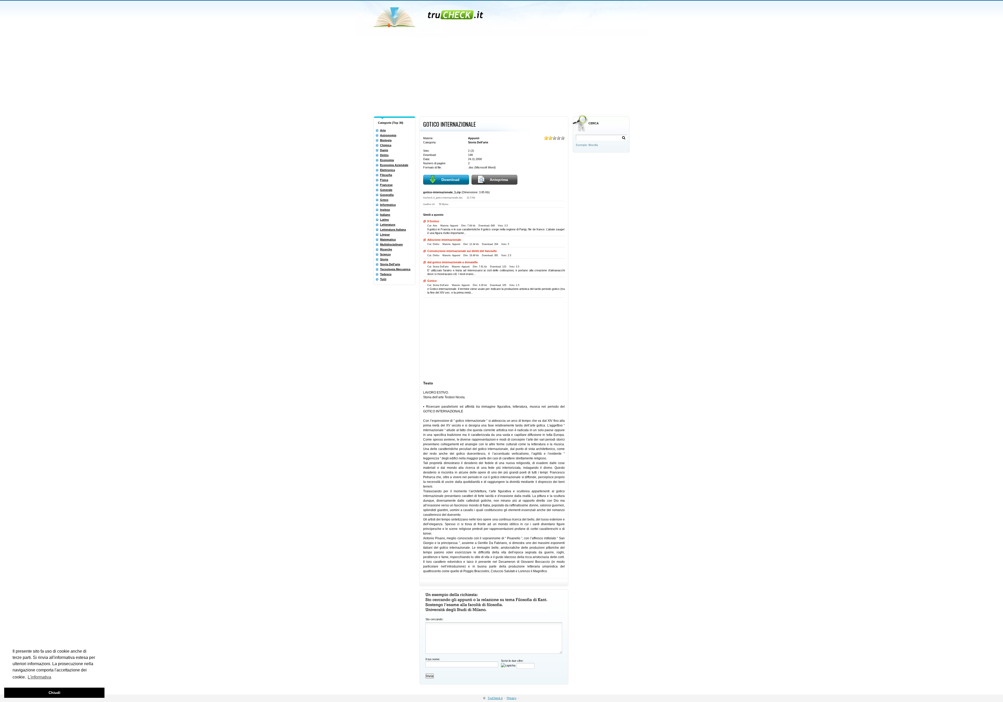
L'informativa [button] (39, 677)
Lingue (385, 234)
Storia (384, 259)
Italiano (385, 214)
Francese (386, 184)
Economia (387, 160)
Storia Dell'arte (390, 264)
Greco (384, 199)
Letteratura (387, 224)
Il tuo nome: (432, 659)
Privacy (511, 698)
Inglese (385, 209)
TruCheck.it (495, 698)
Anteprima (499, 180)
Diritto (384, 155)
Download (450, 180)
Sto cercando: (434, 619)
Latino (384, 219)
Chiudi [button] (54, 693)
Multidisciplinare (391, 244)
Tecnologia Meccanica (395, 269)
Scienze (385, 254)
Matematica (388, 239)
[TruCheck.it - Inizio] (429, 16)
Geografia (387, 194)
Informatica (388, 204)
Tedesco (386, 274)
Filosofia (386, 175)
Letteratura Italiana (393, 229)
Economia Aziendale (394, 165)
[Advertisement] (501, 75)
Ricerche (386, 249)
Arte (383, 130)
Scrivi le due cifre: (512, 660)
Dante (384, 150)
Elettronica (387, 170)
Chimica (385, 145)
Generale (386, 189)
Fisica (384, 180)
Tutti (383, 279)
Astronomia (388, 135)
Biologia (386, 140)
